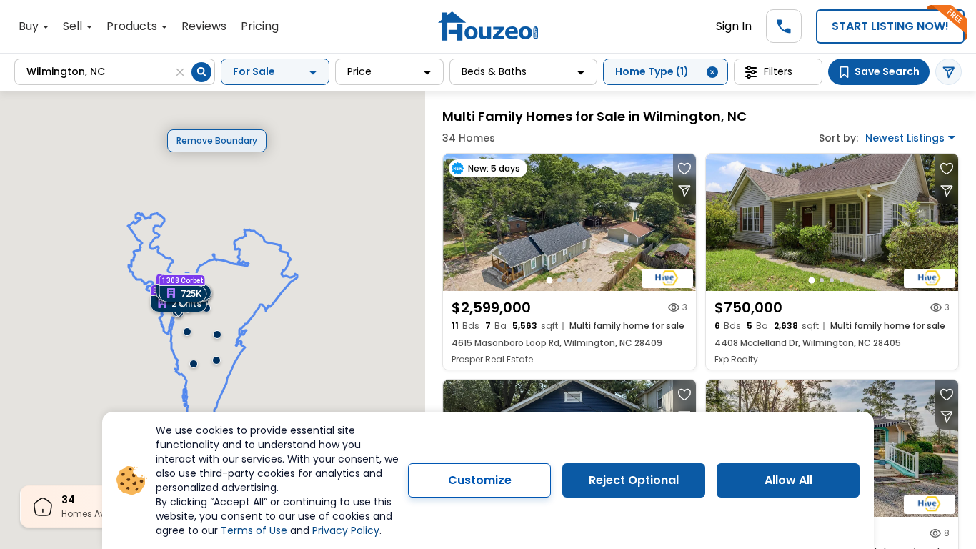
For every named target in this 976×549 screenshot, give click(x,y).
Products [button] (133, 26)
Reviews (203, 26)
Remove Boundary (216, 140)
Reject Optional (634, 480)
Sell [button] (74, 26)
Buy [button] (30, 26)
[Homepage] (488, 26)
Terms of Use (254, 530)
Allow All (788, 480)
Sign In (734, 26)
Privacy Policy (345, 530)
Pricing (260, 26)
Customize (480, 480)
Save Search (887, 71)
